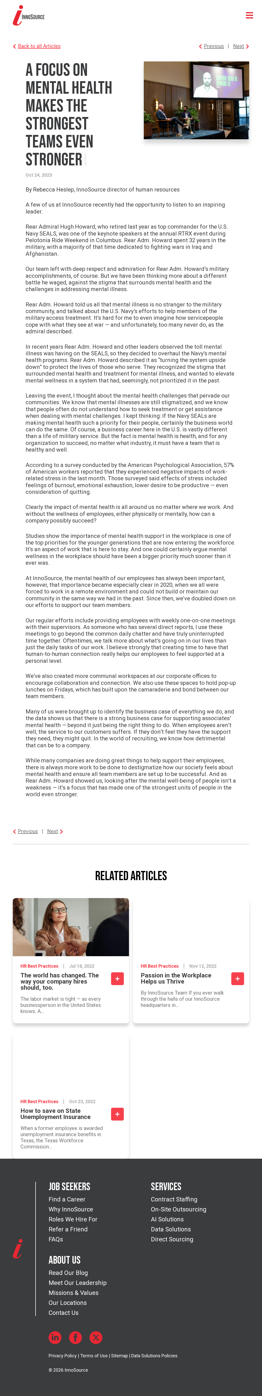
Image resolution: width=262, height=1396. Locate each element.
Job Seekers (69, 1187)
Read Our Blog (68, 1273)
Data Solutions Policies (154, 1355)
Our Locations (68, 1303)
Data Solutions (171, 1229)
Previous (214, 46)
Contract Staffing (174, 1199)
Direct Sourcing (172, 1239)
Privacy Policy (63, 1355)
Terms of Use (94, 1355)
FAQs (56, 1239)
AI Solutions (167, 1219)
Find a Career (67, 1199)
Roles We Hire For (73, 1219)
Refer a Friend (68, 1229)
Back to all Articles (39, 46)
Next (238, 46)
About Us (65, 1260)
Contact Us (64, 1313)
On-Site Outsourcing (178, 1209)
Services (166, 1187)
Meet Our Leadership (78, 1283)
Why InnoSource (71, 1209)
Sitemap (119, 1355)
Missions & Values (74, 1293)
